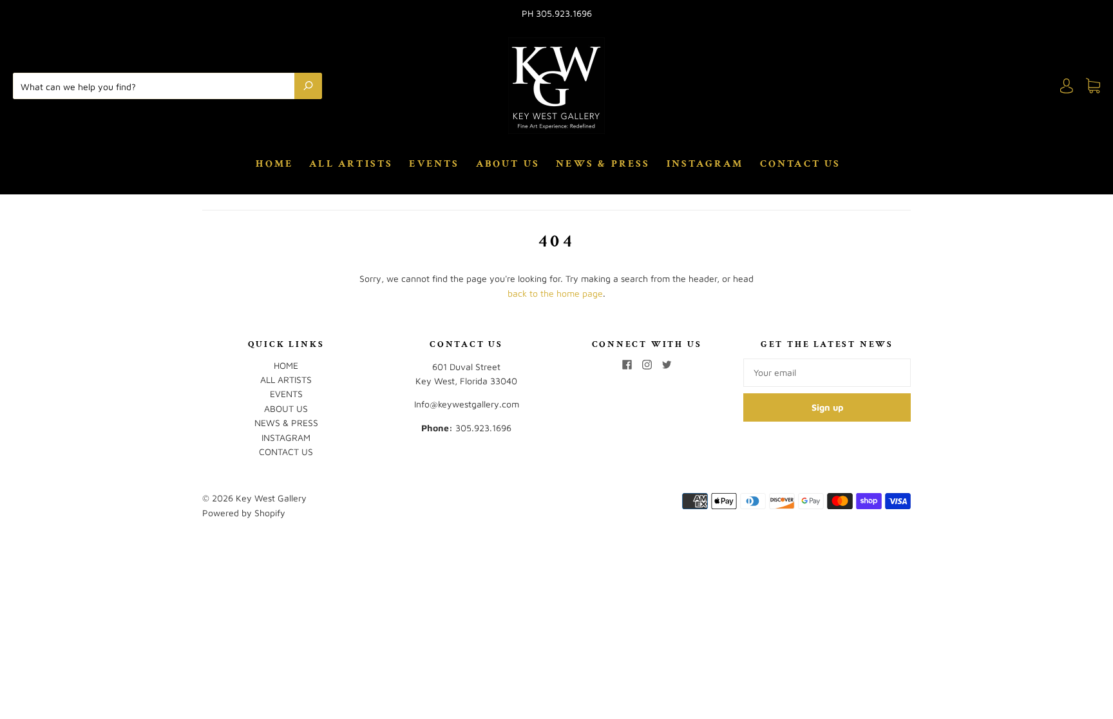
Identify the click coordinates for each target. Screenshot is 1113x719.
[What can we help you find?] (157, 85)
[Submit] (308, 85)
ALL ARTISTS (351, 164)
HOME (274, 164)
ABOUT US (508, 164)
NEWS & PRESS (603, 164)
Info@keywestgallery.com (466, 403)
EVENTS (434, 164)
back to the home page (555, 293)
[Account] (1066, 85)
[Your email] (827, 373)
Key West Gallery (271, 497)
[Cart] (1093, 85)
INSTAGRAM (705, 164)
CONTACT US (800, 164)
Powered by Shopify (243, 512)
